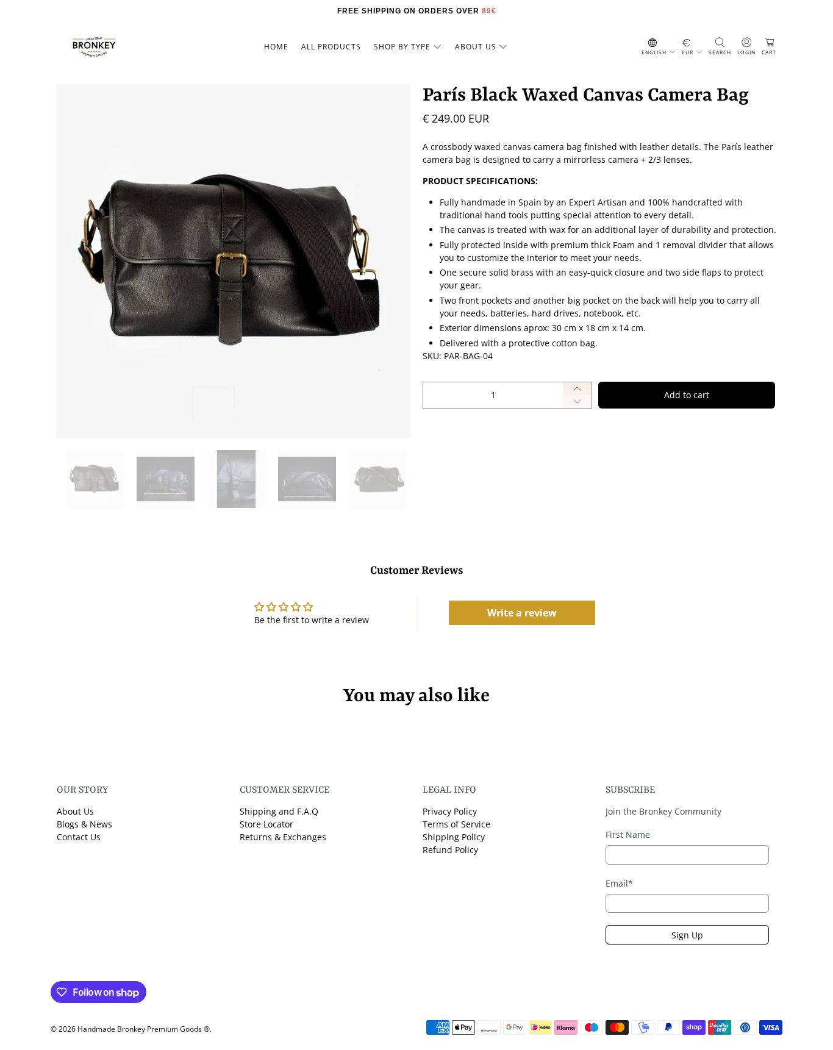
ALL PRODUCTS (331, 46)
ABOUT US (475, 46)
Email (619, 883)
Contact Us (79, 837)
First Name (628, 834)
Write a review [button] (522, 613)
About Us (75, 811)
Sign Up (687, 935)
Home (276, 46)
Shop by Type (402, 46)
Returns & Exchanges (283, 837)
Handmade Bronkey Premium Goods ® (143, 1029)
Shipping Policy (454, 837)
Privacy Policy (450, 811)
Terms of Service (456, 824)
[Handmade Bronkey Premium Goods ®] (93, 46)
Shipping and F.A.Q (279, 811)
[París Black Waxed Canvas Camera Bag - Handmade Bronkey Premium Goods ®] (233, 261)
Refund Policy (450, 849)
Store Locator (266, 824)
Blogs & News (84, 824)
